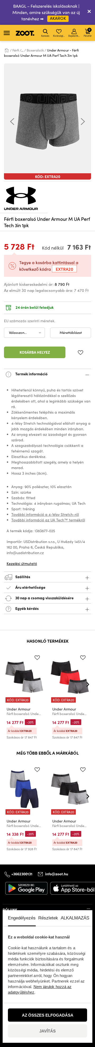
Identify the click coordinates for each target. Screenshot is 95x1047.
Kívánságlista (59, 35)
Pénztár (88, 32)
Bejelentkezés (74, 35)
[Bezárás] (89, 12)
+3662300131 (21, 873)
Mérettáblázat (71, 332)
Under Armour (18, 709)
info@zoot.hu (56, 874)
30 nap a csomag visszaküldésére (44, 597)
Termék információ (31, 373)
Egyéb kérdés (27, 608)
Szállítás (22, 576)
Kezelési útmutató (22, 563)
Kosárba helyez (35, 352)
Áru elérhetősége (30, 587)
